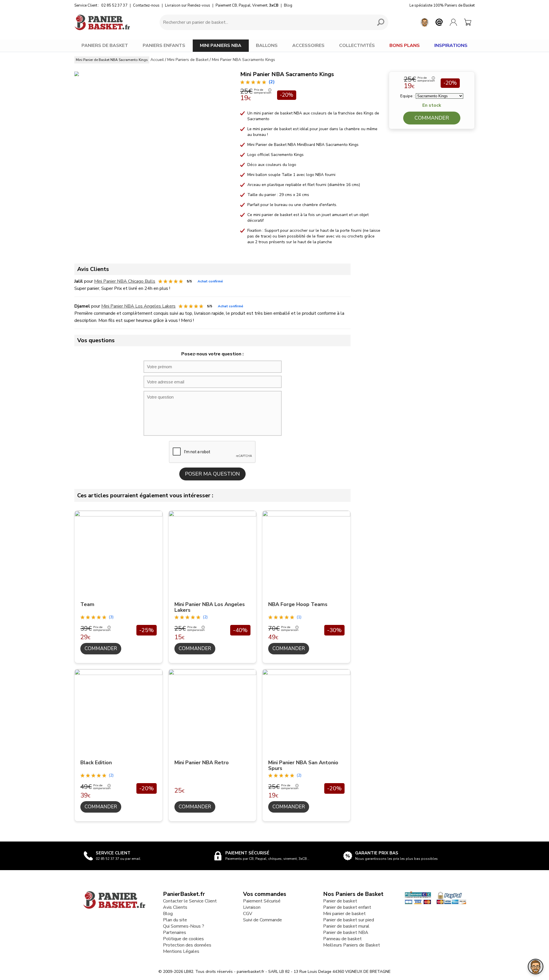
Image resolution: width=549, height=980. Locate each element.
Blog (288, 5)
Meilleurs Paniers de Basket (351, 945)
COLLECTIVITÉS (357, 45)
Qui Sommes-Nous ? (183, 926)
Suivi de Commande (262, 920)
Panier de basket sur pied (348, 920)
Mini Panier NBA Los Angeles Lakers (138, 306)
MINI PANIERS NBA (220, 45)
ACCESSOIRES (308, 45)
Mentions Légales (181, 951)
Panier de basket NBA (345, 932)
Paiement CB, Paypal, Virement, (247, 5)
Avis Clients (175, 907)
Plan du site (175, 920)
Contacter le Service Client (190, 901)
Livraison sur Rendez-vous (187, 5)
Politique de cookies (183, 939)
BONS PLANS (404, 45)
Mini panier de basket (344, 913)
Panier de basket (340, 901)
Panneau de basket (342, 939)
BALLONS (267, 45)
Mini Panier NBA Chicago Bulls (124, 281)
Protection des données (187, 945)
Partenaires (174, 932)
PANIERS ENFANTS (164, 45)
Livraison (251, 907)
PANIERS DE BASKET (104, 45)
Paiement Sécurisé (262, 901)
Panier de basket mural (346, 926)
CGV (247, 913)
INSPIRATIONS (451, 45)
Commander (432, 117)
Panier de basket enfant (347, 907)
